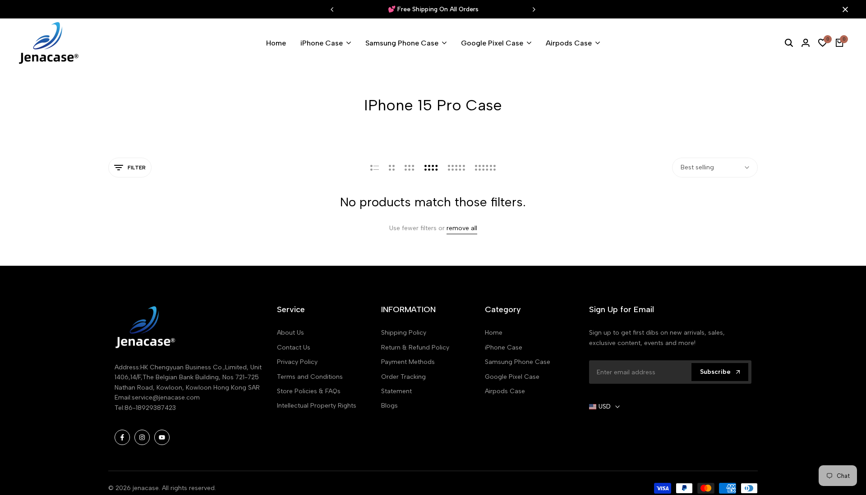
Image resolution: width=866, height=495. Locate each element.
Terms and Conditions (310, 377)
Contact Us (293, 347)
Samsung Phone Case (517, 362)
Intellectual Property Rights (316, 405)
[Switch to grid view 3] (409, 167)
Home (493, 332)
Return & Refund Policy (415, 347)
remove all (462, 228)
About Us (290, 332)
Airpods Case (505, 391)
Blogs (389, 405)
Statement (396, 391)
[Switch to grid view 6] (485, 167)
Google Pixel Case (512, 377)
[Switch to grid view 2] (392, 167)
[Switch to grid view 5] (456, 167)
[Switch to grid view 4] (431, 167)
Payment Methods (408, 362)
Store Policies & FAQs (309, 391)
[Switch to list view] (374, 167)
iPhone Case (503, 347)
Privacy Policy (297, 362)
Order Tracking (403, 377)
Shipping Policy (403, 332)
